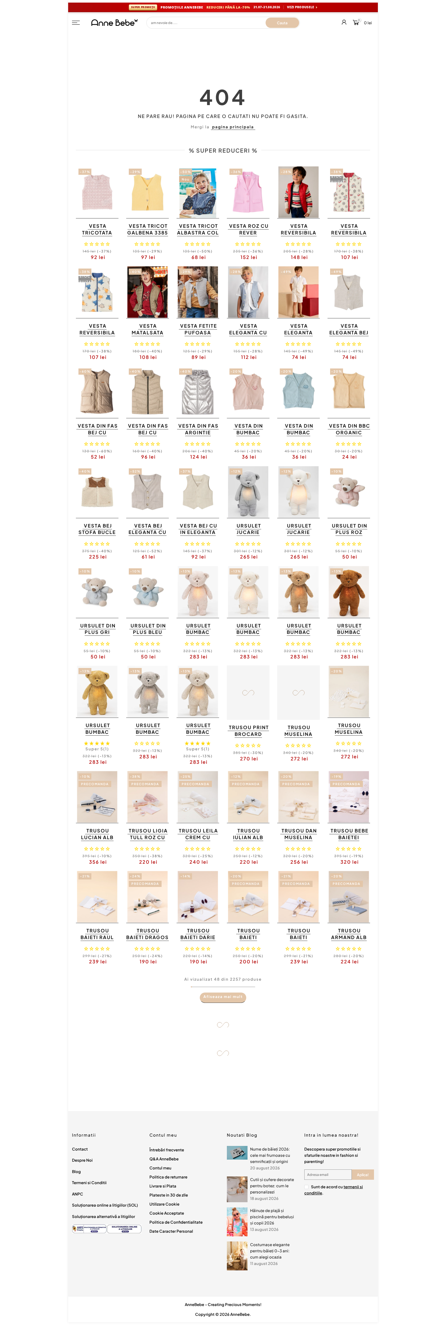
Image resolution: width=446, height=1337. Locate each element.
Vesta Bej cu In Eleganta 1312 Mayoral (197, 532)
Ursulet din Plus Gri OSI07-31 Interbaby (98, 635)
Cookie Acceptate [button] (166, 1212)
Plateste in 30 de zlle (168, 1194)
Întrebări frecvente (166, 1149)
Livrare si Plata (162, 1185)
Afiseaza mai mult (223, 996)
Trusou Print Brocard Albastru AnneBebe (249, 737)
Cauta (282, 22)
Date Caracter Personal (171, 1231)
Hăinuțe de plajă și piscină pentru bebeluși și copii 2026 (272, 1216)
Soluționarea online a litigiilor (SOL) (105, 1204)
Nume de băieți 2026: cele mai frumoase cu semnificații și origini (270, 1155)
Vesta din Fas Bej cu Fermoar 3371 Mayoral (148, 436)
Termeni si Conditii (89, 1182)
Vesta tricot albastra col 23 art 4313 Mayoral (198, 236)
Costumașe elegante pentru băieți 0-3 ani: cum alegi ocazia (270, 1250)
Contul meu (160, 1167)
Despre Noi (82, 1160)
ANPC (77, 1193)
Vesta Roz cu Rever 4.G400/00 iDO (249, 236)
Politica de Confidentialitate (176, 1222)
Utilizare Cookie (164, 1203)
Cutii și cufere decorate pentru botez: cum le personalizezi (272, 1185)
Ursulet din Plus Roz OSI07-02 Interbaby (349, 535)
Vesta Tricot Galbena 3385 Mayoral (147, 232)
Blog (76, 1171)
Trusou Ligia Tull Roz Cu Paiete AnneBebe (148, 840)
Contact (80, 1148)
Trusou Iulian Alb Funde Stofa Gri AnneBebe (248, 840)
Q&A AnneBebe (164, 1158)
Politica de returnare (168, 1176)
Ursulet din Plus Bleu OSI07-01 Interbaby (148, 635)
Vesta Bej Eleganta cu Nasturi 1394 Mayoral (147, 535)
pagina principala (233, 126)
